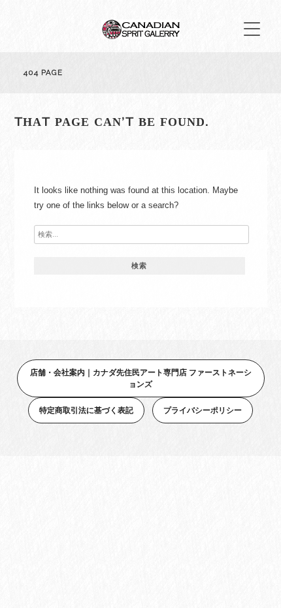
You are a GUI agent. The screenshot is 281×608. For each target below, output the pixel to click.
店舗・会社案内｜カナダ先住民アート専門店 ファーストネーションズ (141, 378)
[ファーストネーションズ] (140, 35)
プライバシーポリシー (202, 410)
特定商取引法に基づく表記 (86, 410)
